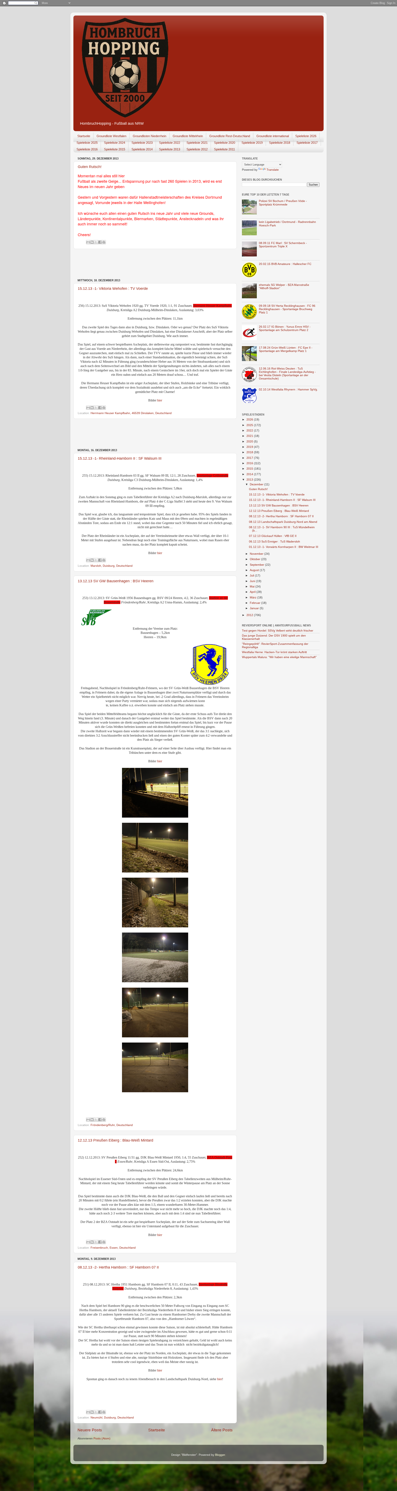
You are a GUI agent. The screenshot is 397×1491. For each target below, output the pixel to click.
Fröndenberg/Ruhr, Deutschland (112, 1125)
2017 (250, 457)
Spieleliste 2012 (197, 149)
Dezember (257, 484)
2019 (250, 446)
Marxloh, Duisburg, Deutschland (112, 565)
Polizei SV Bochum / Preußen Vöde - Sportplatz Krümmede (283, 202)
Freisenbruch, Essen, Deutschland (113, 1247)
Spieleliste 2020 (224, 142)
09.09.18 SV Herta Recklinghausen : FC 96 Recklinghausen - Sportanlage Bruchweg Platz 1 (287, 309)
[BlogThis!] (92, 242)
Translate (273, 169)
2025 (250, 425)
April (253, 591)
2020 (250, 441)
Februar (255, 602)
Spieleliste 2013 (169, 149)
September (257, 564)
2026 (250, 419)
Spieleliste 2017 (307, 142)
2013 (250, 479)
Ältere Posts (222, 1430)
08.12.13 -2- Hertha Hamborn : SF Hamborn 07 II (118, 1267)
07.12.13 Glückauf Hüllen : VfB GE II (273, 536)
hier (159, 400)
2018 (250, 452)
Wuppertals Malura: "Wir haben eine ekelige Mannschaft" (279, 657)
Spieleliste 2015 (114, 149)
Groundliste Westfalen (111, 136)
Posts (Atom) (101, 1438)
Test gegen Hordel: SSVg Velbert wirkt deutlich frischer (277, 630)
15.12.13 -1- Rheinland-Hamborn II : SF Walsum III (119, 458)
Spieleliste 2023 (142, 142)
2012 (250, 615)
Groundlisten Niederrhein (149, 136)
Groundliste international (272, 136)
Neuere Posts (90, 1430)
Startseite (83, 136)
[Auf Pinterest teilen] (104, 242)
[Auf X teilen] (96, 242)
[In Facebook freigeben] (100, 242)
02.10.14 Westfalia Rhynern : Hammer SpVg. (288, 389)
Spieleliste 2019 (252, 142)
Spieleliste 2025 (87, 142)
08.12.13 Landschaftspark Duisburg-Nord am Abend (283, 521)
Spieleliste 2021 (197, 142)
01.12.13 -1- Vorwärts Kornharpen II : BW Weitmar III (283, 547)
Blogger (220, 1454)
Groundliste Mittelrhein (188, 136)
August (255, 570)
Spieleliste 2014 (142, 149)
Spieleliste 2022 (169, 142)
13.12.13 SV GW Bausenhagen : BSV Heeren (115, 581)
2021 (250, 435)
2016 (250, 463)
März (253, 597)
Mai (252, 586)
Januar (255, 608)
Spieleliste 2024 (114, 142)
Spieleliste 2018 (279, 142)
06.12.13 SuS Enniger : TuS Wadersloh (274, 541)
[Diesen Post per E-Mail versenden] (88, 242)
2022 (250, 430)
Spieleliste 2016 (87, 149)
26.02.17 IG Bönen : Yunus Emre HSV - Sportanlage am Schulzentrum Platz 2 (285, 328)
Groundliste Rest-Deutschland (229, 136)
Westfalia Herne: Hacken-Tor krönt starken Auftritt (274, 652)
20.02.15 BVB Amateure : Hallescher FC (285, 264)
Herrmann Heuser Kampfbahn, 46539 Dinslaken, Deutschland (131, 413)
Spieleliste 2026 (305, 136)
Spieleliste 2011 (224, 149)
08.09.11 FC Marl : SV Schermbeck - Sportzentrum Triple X (283, 245)
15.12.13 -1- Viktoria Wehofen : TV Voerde (113, 288)
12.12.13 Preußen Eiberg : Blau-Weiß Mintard (115, 1140)
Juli (252, 575)
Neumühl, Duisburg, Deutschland (112, 1417)
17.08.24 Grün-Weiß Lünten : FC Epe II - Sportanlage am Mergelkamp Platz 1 (285, 349)
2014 (250, 474)
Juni (253, 581)
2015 (250, 468)
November (257, 553)
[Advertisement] (155, 264)
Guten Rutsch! (90, 167)
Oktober (255, 559)
